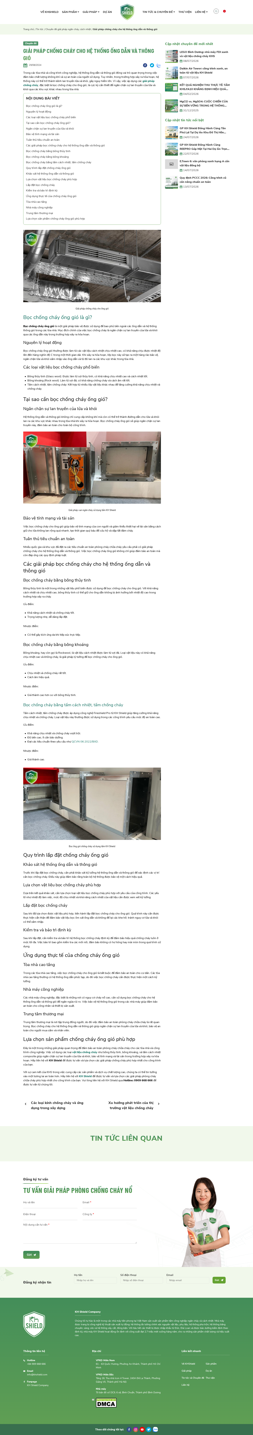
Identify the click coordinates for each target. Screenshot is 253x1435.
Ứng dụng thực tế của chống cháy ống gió (51, 196)
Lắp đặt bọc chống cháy (40, 185)
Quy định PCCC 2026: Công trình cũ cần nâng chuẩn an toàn (203, 180)
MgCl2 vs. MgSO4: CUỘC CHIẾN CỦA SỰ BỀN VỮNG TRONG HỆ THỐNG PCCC (204, 104)
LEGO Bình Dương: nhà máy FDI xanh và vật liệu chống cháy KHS (204, 54)
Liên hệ (200, 12)
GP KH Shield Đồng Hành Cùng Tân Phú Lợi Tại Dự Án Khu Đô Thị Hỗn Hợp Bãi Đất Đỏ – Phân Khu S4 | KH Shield (203, 130)
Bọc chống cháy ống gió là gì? (44, 106)
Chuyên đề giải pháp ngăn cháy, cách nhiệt (68, 29)
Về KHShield (49, 12)
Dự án (107, 12)
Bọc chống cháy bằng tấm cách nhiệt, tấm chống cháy (58, 162)
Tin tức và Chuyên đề (193, 1378)
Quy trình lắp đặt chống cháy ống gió (48, 168)
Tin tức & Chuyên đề (158, 12)
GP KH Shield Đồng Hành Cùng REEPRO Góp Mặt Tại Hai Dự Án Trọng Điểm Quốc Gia (204, 147)
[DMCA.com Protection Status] (106, 1406)
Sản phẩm (69, 12)
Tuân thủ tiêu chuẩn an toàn (43, 140)
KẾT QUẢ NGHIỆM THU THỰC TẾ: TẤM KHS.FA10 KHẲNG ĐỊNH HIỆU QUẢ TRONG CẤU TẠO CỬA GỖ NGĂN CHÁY (205, 87)
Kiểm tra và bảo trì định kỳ (41, 190)
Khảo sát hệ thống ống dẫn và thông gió (50, 174)
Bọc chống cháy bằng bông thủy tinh (48, 151)
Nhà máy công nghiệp (39, 207)
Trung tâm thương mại (39, 213)
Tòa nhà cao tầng (36, 202)
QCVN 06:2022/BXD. (85, 742)
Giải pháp (90, 12)
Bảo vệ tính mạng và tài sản (42, 134)
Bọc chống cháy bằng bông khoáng (47, 157)
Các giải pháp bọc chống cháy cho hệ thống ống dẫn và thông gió (65, 145)
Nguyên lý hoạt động (38, 112)
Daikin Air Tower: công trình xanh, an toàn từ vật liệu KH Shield (204, 71)
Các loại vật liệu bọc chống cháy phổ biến (51, 117)
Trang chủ (28, 29)
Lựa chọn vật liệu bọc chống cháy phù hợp (51, 179)
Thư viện (185, 12)
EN (226, 17)
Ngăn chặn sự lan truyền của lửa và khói (50, 129)
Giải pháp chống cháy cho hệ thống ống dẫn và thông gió (125, 29)
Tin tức (39, 29)
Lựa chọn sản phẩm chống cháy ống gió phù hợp (55, 219)
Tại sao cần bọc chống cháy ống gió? (48, 123)
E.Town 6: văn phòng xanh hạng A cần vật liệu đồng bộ (204, 163)
